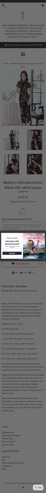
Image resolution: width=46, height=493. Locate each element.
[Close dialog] (43, 234)
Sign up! (12, 253)
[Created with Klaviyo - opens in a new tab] (23, 259)
